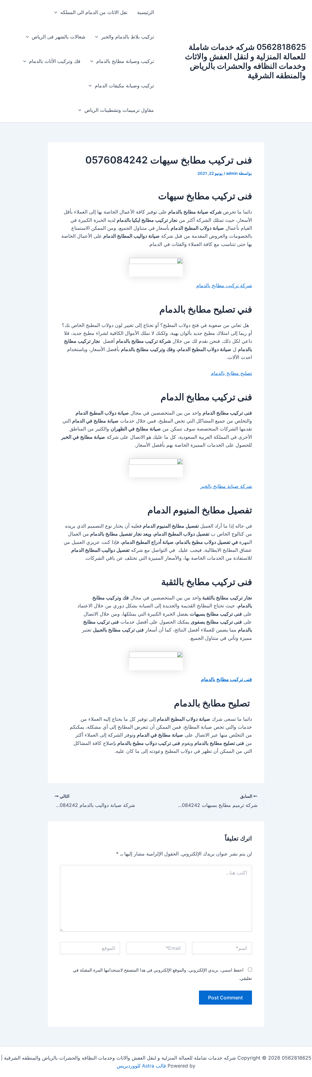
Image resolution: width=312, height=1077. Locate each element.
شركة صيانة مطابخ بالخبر (226, 486)
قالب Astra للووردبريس (141, 1066)
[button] (57, 12)
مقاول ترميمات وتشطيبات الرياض (119, 110)
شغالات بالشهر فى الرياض (58, 37)
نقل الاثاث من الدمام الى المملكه (93, 12)
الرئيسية (145, 12)
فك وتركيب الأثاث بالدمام (54, 61)
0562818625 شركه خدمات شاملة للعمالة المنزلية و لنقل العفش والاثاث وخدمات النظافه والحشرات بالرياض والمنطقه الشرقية (245, 61)
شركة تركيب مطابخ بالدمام (224, 285)
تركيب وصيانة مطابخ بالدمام (125, 61)
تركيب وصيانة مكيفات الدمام (124, 85)
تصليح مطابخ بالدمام (231, 373)
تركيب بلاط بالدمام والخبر (127, 37)
